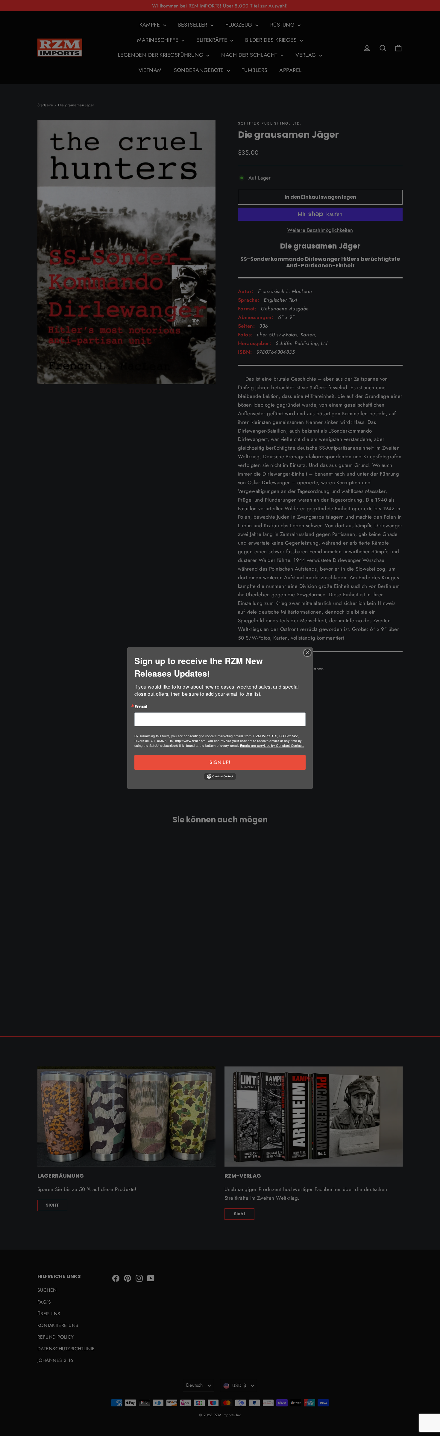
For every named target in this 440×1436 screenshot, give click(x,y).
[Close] (307, 652)
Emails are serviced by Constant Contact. (272, 745)
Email (141, 707)
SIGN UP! (220, 762)
